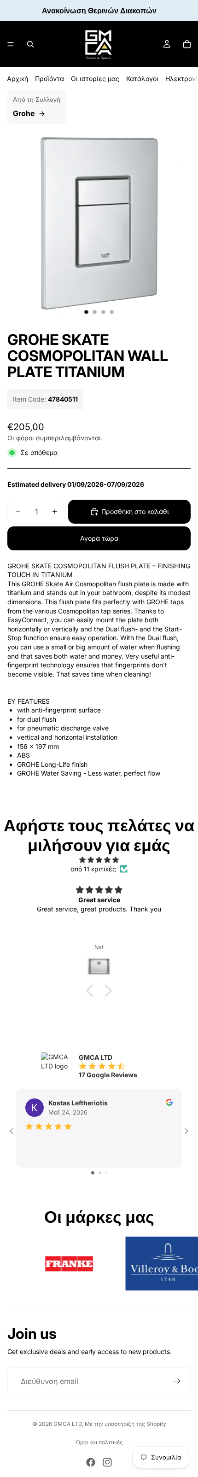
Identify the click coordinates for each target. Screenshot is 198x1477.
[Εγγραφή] (176, 1381)
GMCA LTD (67, 1423)
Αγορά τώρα (99, 538)
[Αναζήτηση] (30, 44)
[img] (99, 859)
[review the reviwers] (169, 1102)
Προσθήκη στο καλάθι (135, 511)
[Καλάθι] (187, 44)
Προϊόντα (49, 78)
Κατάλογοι (142, 78)
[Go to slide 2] (100, 1173)
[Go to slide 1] (92, 1172)
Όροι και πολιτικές (99, 1442)
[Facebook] (90, 1462)
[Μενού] (10, 44)
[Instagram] (107, 1462)
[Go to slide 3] (106, 1172)
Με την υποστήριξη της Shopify (125, 1423)
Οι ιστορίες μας (95, 78)
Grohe (24, 113)
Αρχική (17, 78)
